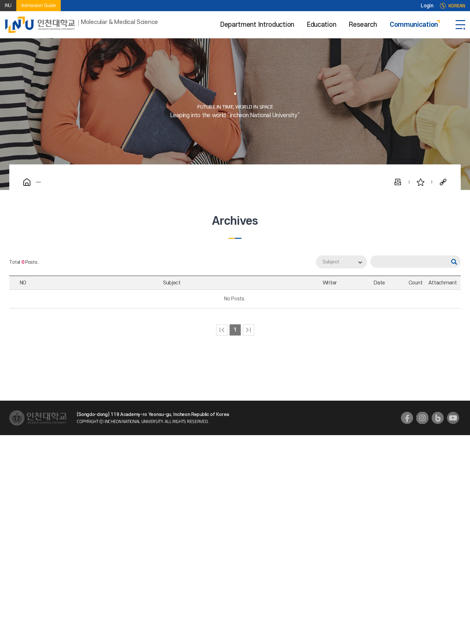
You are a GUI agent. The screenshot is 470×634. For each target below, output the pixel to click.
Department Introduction (257, 24)
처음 (221, 330)
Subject (331, 262)
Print (398, 182)
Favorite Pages (420, 182)
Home (27, 182)
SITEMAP (460, 24)
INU (8, 5)
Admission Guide (38, 5)
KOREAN (456, 6)
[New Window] (407, 418)
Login (427, 6)
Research (363, 24)
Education (321, 24)
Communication (414, 24)
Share (443, 182)
